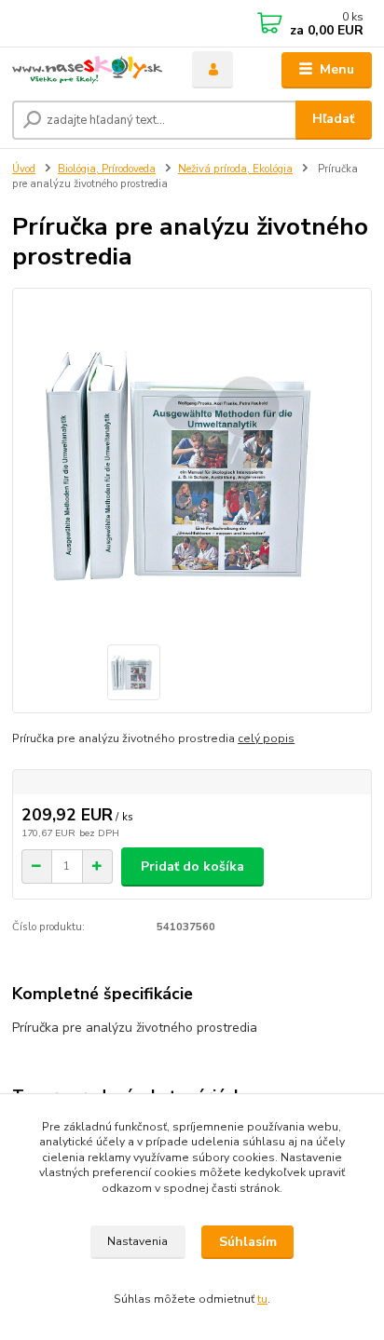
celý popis (266, 738)
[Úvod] (87, 70)
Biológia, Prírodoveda (107, 169)
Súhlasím (248, 1242)
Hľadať (333, 119)
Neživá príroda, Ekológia (235, 169)
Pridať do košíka (192, 866)
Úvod (23, 169)
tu (262, 1299)
